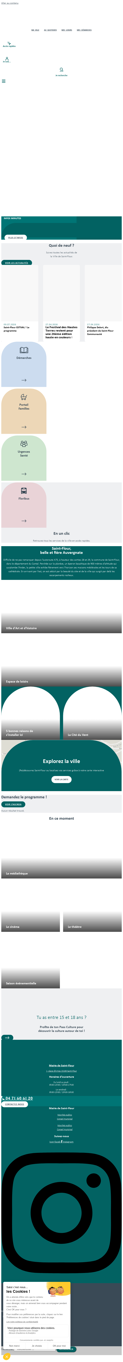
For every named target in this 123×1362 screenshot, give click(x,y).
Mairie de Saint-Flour (61, 1065)
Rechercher (7, 1349)
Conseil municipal (65, 1119)
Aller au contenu (9, 3)
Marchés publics (64, 1115)
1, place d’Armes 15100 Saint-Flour (61, 1071)
